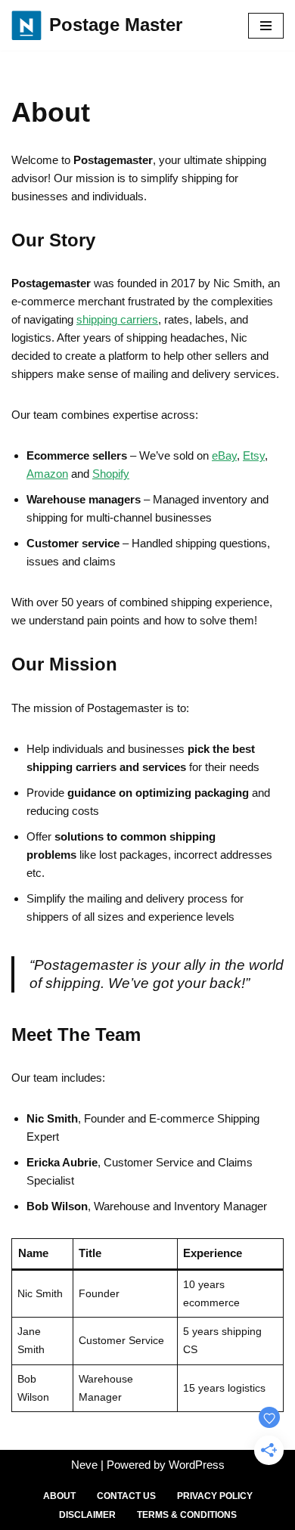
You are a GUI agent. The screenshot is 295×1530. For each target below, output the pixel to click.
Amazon (47, 473)
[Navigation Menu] (266, 26)
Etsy (254, 455)
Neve (84, 1464)
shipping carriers (117, 319)
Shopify (110, 473)
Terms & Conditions (187, 1515)
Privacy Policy (215, 1496)
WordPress (197, 1464)
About (59, 1496)
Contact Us (126, 1496)
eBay (224, 455)
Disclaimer (87, 1515)
